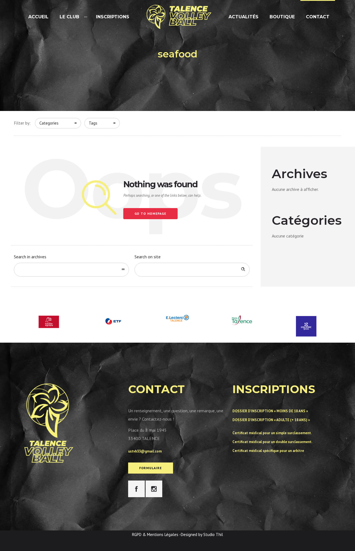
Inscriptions (112, 16)
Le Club (69, 16)
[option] (49, 322)
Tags (93, 123)
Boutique (282, 16)
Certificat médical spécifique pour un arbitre (268, 450)
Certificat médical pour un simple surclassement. (272, 433)
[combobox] (71, 270)
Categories (49, 123)
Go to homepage (151, 213)
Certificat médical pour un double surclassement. (272, 441)
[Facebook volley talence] (136, 489)
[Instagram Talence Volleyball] (154, 489)
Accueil (38, 16)
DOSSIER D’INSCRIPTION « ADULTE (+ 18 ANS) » (271, 420)
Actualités (243, 16)
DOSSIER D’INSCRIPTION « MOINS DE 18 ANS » (270, 411)
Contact (317, 16)
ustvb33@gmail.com (145, 451)
